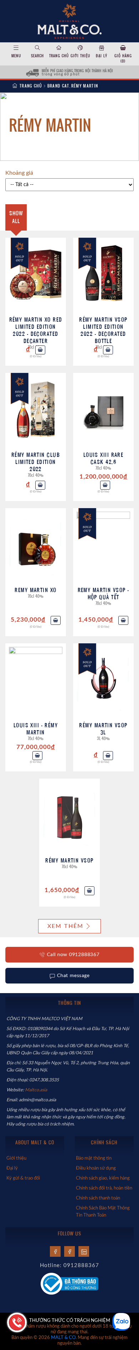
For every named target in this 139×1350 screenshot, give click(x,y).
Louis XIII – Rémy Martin (36, 728)
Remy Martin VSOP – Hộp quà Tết (103, 593)
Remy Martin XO (35, 590)
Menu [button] (16, 55)
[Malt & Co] (69, 20)
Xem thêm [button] (65, 926)
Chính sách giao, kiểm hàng (103, 1178)
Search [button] (37, 55)
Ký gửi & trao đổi (23, 1178)
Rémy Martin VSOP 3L (103, 728)
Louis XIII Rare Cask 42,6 (103, 458)
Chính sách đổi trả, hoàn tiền (104, 1188)
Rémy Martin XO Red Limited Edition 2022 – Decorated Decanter (35, 330)
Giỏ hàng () (123, 58)
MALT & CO (63, 1337)
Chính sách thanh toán (98, 1198)
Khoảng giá (19, 173)
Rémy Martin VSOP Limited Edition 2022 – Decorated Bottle (103, 330)
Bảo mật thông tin (94, 1158)
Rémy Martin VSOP (69, 860)
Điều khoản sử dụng (96, 1168)
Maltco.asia (36, 1090)
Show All (16, 217)
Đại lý (101, 55)
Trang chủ (59, 55)
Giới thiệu (80, 55)
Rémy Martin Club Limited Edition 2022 (35, 462)
